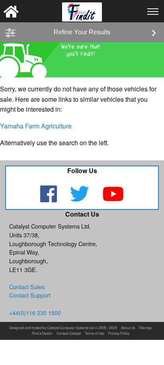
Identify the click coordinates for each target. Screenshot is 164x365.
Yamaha (11, 125)
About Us (128, 328)
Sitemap (145, 328)
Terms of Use (94, 333)
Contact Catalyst (69, 333)
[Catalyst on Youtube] (112, 199)
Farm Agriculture (48, 125)
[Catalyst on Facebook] (49, 199)
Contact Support (30, 295)
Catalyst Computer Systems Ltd (70, 328)
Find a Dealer (42, 333)
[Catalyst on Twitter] (80, 199)
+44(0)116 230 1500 (35, 312)
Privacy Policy (118, 333)
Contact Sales (27, 286)
